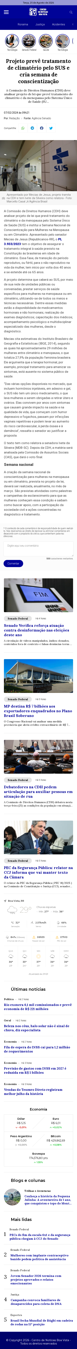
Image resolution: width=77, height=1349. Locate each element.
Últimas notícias (28, 989)
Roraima (23, 24)
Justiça (40, 24)
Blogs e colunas (28, 1180)
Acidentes (58, 24)
